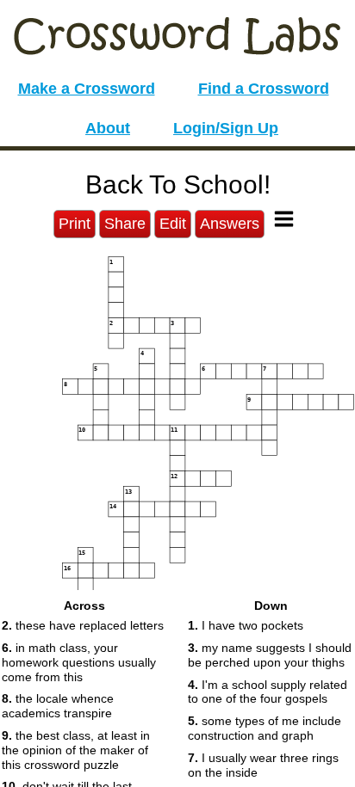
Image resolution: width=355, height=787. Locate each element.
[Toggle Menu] (284, 219)
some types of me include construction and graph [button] (264, 728)
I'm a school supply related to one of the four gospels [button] (267, 692)
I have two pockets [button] (245, 625)
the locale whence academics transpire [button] (58, 706)
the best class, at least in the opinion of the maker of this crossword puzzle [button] (76, 750)
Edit (172, 223)
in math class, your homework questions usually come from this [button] (79, 662)
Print (74, 223)
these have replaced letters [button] (83, 625)
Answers (229, 223)
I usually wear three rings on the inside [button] (263, 765)
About (107, 128)
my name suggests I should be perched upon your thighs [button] (270, 655)
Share (125, 223)
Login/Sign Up (225, 128)
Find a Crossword (263, 88)
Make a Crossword (86, 88)
